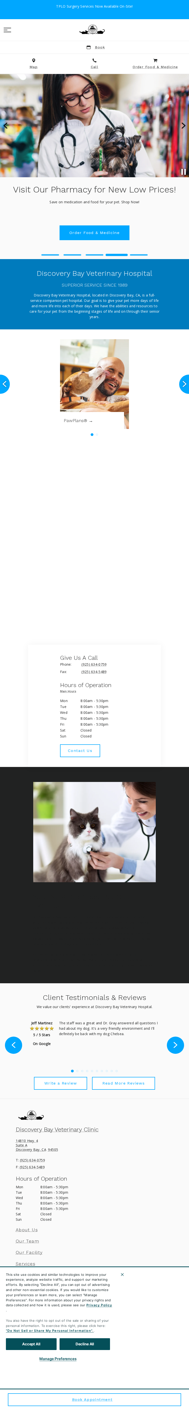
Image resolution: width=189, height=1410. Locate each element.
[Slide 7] (102, 1071)
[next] (183, 126)
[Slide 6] (97, 1071)
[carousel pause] (183, 171)
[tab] (69, 692)
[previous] (6, 126)
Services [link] (25, 1264)
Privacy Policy (99, 1305)
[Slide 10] (117, 1071)
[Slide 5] (139, 255)
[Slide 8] (107, 1071)
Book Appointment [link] (92, 1399)
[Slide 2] (72, 255)
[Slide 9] (112, 1071)
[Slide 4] (117, 255)
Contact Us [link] (94, 222)
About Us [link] (27, 1230)
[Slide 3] (94, 255)
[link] (94, 29)
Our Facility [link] (29, 1252)
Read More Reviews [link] (123, 1083)
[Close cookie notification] (122, 1274)
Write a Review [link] (60, 1083)
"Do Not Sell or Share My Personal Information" (49, 1331)
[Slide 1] (50, 255)
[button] (7, 30)
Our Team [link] (27, 1241)
